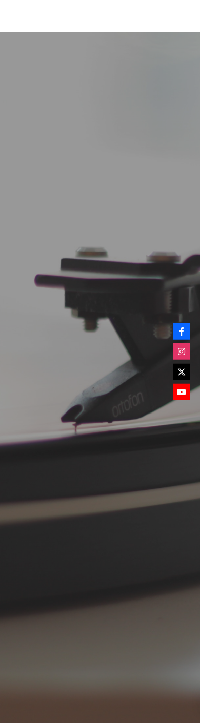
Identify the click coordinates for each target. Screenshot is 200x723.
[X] (181, 371)
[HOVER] (181, 331)
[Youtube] (181, 392)
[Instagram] (181, 351)
